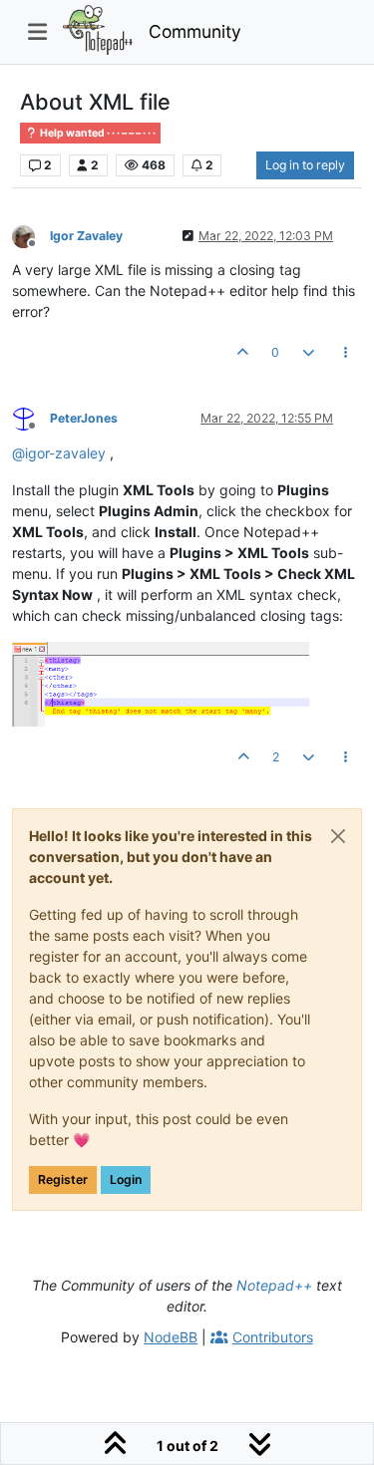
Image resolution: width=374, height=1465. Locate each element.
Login (126, 1179)
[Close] (338, 836)
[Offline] (31, 234)
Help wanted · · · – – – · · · (97, 133)
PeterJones (84, 418)
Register (63, 1179)
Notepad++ (274, 1285)
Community (195, 31)
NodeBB (170, 1336)
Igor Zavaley (86, 235)
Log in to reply (305, 164)
